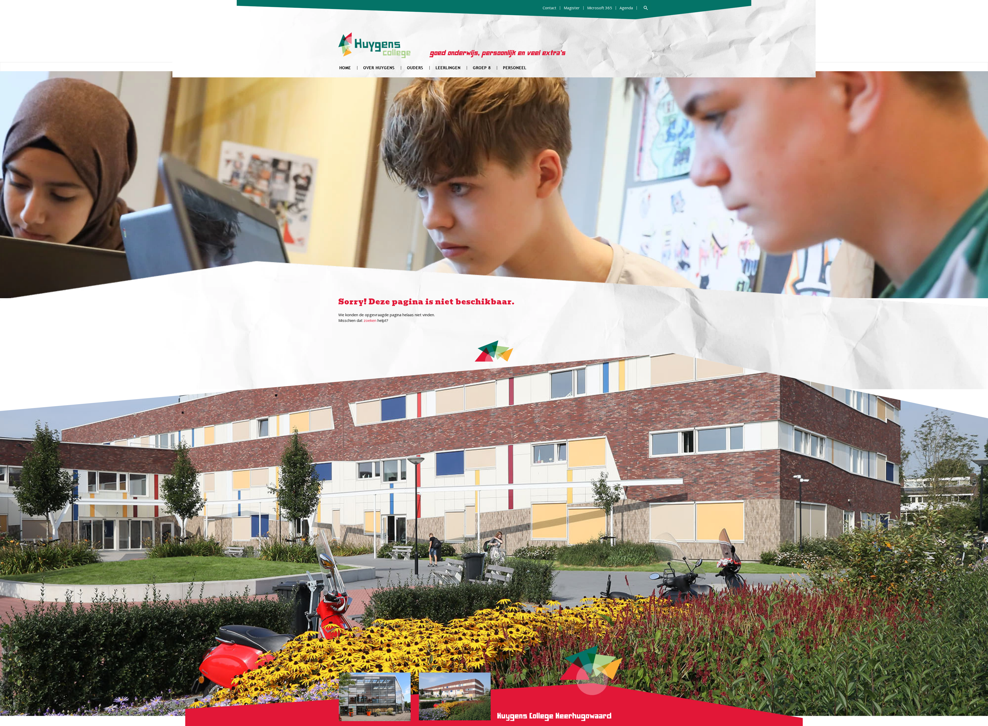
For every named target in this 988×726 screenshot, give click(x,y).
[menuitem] (549, 8)
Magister (572, 7)
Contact (549, 7)
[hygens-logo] (374, 48)
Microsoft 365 (599, 7)
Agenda (626, 7)
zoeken (370, 320)
